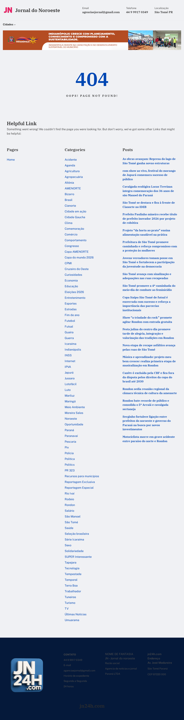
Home (11, 159)
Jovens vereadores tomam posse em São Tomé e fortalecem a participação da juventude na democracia (148, 262)
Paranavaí (71, 436)
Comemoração (74, 228)
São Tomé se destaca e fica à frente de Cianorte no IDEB (149, 205)
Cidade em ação (75, 211)
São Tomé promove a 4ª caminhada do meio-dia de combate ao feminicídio (149, 288)
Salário (69, 510)
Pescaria (70, 441)
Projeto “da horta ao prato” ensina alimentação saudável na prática (146, 232)
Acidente (71, 159)
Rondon (70, 505)
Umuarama (72, 620)
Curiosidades (73, 274)
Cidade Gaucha (75, 217)
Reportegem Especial (79, 487)
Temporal (71, 580)
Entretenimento (75, 297)
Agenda (70, 165)
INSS (68, 355)
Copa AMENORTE (77, 251)
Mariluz (70, 395)
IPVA (68, 367)
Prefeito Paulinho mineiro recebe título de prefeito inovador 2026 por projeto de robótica (150, 218)
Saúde (69, 528)
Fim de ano (72, 315)
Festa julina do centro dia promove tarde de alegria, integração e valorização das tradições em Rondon (148, 333)
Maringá (70, 401)
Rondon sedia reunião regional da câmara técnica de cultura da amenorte (150, 391)
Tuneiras (70, 597)
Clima (68, 223)
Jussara (70, 378)
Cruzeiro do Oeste (77, 269)
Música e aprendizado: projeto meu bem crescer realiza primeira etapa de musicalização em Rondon (149, 361)
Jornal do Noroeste (37, 10)
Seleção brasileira (77, 533)
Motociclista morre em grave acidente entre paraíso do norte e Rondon (149, 439)
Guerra (69, 338)
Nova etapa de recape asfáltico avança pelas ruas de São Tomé (149, 347)
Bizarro (69, 194)
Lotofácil (71, 384)
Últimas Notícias (75, 614)
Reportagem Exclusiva (80, 482)
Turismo (70, 603)
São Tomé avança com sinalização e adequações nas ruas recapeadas (147, 276)
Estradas (71, 309)
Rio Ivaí (69, 493)
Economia (71, 280)
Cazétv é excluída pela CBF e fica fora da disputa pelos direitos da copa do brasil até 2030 (148, 377)
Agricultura (72, 171)
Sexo (68, 545)
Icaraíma (70, 344)
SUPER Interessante (78, 556)
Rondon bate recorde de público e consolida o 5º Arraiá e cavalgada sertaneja (146, 405)
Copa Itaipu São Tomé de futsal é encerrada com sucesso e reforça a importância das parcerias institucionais (147, 304)
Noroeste (71, 418)
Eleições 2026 (74, 292)
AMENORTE (73, 188)
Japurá (69, 372)
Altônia (69, 182)
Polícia (69, 453)
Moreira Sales (74, 413)
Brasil (68, 200)
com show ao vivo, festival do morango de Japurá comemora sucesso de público (149, 175)
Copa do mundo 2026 (79, 257)
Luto (68, 390)
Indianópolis (73, 349)
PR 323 (70, 470)
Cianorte (70, 205)
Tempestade (73, 574)
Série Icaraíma (74, 539)
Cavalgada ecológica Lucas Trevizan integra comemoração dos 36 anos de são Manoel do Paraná (148, 191)
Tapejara (70, 562)
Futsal (69, 326)
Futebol (70, 320)
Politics (70, 464)
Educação (71, 286)
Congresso (72, 246)
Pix (67, 447)
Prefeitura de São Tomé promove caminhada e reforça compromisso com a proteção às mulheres (150, 246)
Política (70, 459)
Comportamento (75, 240)
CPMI (68, 263)
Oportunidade (74, 424)
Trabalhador (73, 591)
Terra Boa (71, 585)
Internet (70, 361)
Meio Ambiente (75, 407)
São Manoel (72, 516)
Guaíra (69, 332)
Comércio (71, 234)
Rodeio (69, 499)
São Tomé (71, 522)
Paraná (69, 430)
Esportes (71, 303)
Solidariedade (74, 551)
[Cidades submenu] (15, 24)
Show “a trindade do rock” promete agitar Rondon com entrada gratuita (147, 320)
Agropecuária (74, 177)
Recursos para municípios (82, 476)
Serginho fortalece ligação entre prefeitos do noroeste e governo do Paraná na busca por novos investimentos (147, 423)
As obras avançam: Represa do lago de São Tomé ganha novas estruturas (149, 161)
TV (67, 608)
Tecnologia (72, 568)
